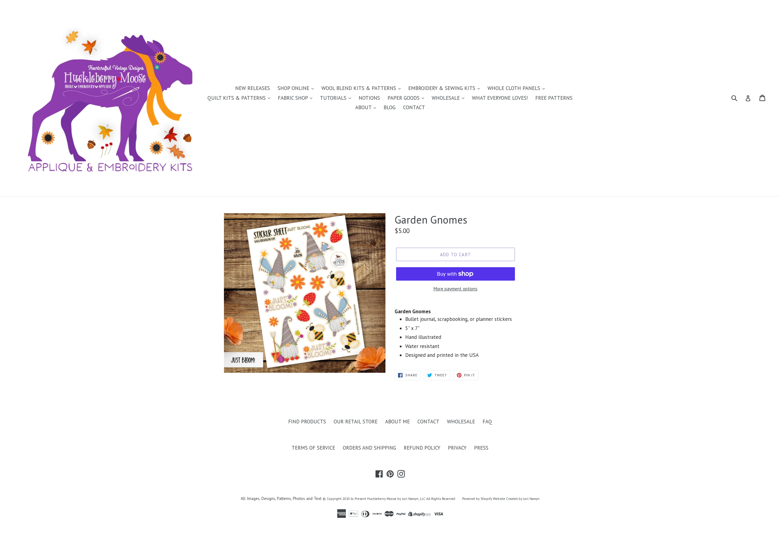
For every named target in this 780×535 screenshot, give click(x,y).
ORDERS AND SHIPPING (369, 447)
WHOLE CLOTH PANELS (515, 88)
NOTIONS (369, 98)
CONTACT (414, 107)
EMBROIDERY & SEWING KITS (442, 88)
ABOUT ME (397, 421)
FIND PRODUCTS (307, 421)
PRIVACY (457, 447)
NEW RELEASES (252, 88)
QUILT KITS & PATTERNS (237, 98)
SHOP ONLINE (294, 88)
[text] (475, 337)
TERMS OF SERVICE (313, 447)
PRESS (481, 447)
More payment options (455, 289)
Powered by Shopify (477, 499)
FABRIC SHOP (293, 98)
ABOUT (364, 107)
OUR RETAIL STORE (356, 421)
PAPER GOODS (404, 98)
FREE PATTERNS (554, 98)
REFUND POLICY (422, 447)
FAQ (487, 421)
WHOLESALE (446, 98)
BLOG (389, 107)
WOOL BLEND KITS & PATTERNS (359, 88)
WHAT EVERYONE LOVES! (500, 98)
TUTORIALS (334, 98)
